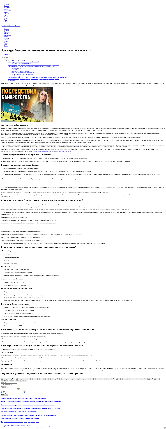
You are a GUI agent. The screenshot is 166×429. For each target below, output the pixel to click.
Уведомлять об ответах (32, 393)
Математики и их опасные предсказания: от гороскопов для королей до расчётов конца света (31, 427)
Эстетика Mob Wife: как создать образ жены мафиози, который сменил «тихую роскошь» (28, 415)
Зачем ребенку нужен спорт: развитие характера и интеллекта (20, 418)
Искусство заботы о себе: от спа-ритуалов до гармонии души (20, 422)
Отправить (4, 394)
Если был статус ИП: (17, 76)
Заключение (11, 80)
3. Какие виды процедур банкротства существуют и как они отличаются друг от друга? (33, 65)
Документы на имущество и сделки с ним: (23, 72)
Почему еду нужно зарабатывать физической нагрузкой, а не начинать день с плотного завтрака (31, 401)
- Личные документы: (17, 68)
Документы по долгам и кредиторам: (22, 74)
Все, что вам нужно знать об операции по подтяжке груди (18, 411)
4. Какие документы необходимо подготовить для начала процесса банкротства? (31, 66)
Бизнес (6, 54)
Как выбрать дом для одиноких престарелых (17, 425)
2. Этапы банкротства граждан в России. (20, 63)
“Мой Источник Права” (65, 151)
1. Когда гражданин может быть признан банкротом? (23, 62)
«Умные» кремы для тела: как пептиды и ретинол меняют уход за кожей (23, 398)
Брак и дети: (14, 69)
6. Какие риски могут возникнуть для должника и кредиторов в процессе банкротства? (33, 79)
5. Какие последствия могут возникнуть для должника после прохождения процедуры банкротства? (37, 77)
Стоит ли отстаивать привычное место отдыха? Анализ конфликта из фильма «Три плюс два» (30, 408)
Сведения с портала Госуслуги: (20, 71)
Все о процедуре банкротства (16, 60)
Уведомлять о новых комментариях (13, 393)
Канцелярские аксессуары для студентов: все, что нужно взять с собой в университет (27, 405)
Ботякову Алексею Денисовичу (42, 151)
